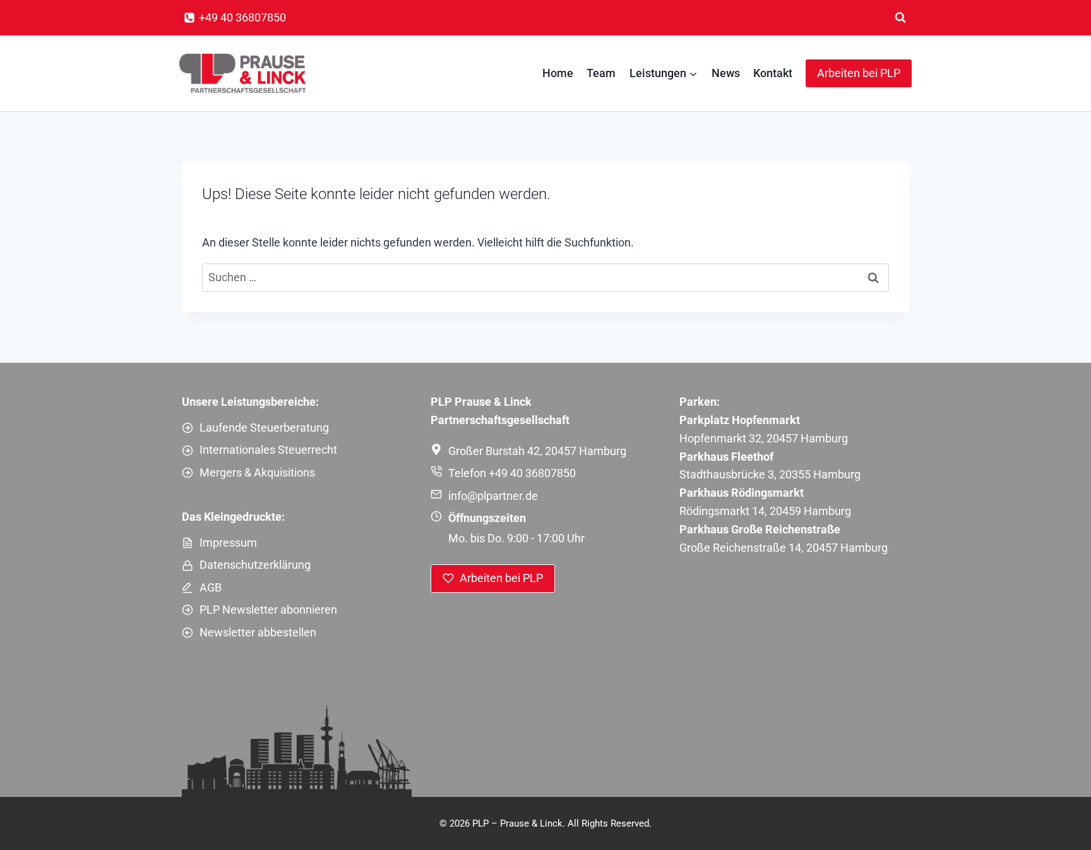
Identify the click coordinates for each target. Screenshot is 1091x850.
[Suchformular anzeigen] (900, 17)
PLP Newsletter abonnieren (268, 609)
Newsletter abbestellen (258, 632)
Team (601, 73)
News (726, 73)
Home (557, 73)
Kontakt (772, 73)
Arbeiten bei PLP (858, 73)
